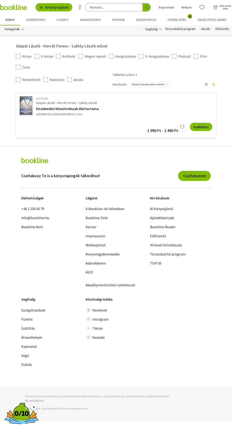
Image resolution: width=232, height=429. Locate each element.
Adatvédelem (96, 263)
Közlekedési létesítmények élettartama (67, 108)
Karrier (91, 227)
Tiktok (97, 328)
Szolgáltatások (33, 310)
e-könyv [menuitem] (62, 20)
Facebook (99, 310)
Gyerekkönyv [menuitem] (36, 20)
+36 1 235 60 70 (32, 208)
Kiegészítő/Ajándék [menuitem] (212, 20)
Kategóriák (12, 29)
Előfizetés (222, 29)
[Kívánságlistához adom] (182, 127)
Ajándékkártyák (162, 218)
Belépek (186, 7)
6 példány (201, 127)
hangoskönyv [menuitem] (90, 20)
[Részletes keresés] (80, 7)
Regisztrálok (166, 7)
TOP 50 (155, 263)
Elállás (26, 364)
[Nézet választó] (206, 84)
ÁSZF (89, 272)
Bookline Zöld (96, 218)
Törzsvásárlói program (180, 29)
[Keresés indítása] (147, 7)
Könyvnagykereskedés (103, 254)
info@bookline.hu (35, 218)
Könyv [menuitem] (9, 20)
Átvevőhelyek (31, 337)
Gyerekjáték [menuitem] (179, 18)
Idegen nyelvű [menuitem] (146, 20)
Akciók (205, 29)
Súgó (25, 355)
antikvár (42, 98)
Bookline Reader (163, 227)
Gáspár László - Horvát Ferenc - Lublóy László (66, 103)
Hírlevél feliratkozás (166, 245)
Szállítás (28, 328)
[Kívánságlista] (202, 7)
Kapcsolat (29, 346)
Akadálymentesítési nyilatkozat (110, 285)
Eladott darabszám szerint (148, 84)
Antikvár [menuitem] (118, 20)
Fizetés (27, 319)
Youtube (98, 337)
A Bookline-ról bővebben (105, 208)
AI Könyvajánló (57, 7)
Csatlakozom (194, 175)
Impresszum (95, 236)
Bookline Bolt (32, 227)
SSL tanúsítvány (34, 400)
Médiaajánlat (96, 245)
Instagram (100, 319)
